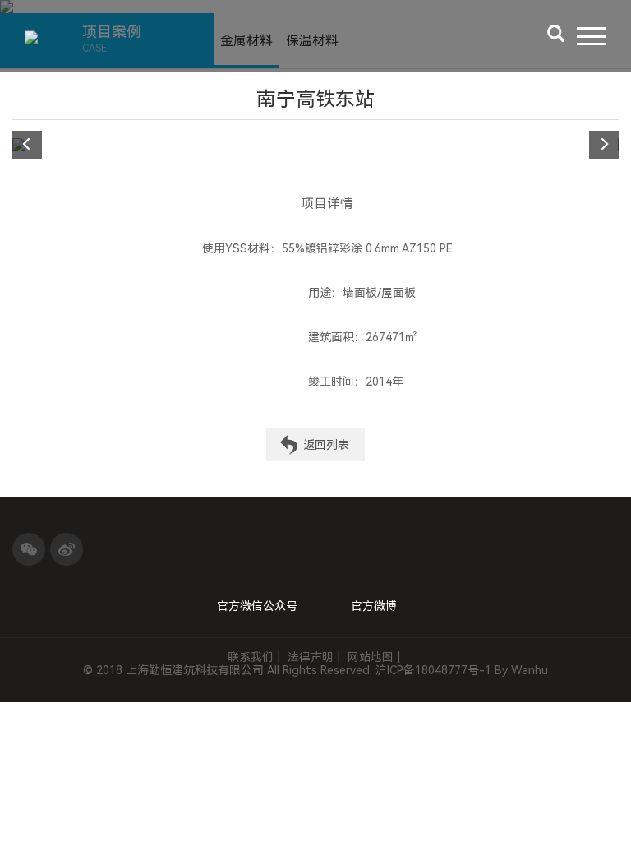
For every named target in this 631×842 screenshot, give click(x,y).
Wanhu (529, 670)
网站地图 (371, 657)
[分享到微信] (28, 549)
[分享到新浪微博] (66, 549)
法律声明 (311, 657)
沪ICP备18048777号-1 (433, 670)
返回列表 (326, 444)
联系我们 (251, 657)
